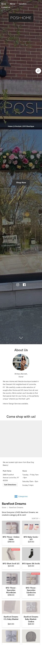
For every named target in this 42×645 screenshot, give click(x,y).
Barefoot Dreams (16, 507)
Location (22, 4)
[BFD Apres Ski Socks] (31, 554)
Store (4, 507)
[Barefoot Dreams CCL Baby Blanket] (11, 607)
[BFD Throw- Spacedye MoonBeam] (11, 578)
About (12, 4)
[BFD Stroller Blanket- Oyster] (11, 636)
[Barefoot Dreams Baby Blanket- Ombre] (31, 607)
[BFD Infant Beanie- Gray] (31, 636)
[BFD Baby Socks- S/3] (31, 527)
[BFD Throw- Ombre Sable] (11, 527)
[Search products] (38, 70)
